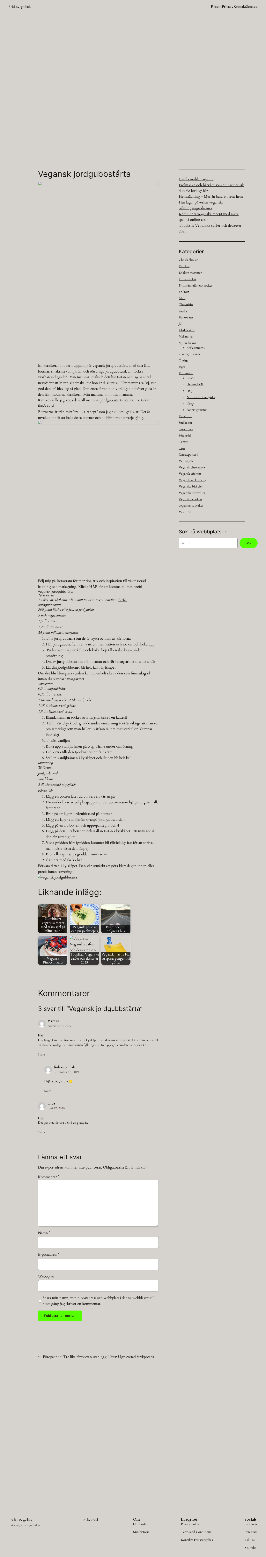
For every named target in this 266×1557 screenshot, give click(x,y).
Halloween (186, 317)
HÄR (93, 586)
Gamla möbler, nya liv (196, 179)
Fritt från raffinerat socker (195, 285)
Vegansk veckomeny (192, 480)
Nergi (191, 404)
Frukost (184, 292)
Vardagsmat (187, 461)
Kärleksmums (195, 348)
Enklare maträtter (190, 273)
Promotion (186, 373)
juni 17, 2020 (56, 1108)
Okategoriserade (190, 354)
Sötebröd (185, 435)
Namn (44, 1232)
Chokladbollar (188, 260)
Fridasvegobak (19, 6)
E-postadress (48, 1254)
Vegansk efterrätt (190, 474)
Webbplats (46, 1276)
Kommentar (48, 1176)
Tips (182, 448)
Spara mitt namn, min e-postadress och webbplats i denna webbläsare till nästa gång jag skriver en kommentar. (98, 1300)
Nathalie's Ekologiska (201, 397)
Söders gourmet (197, 410)
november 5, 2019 (59, 1026)
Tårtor (183, 442)
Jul (180, 324)
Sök (248, 543)
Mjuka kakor (187, 343)
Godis (183, 311)
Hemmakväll (195, 384)
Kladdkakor (187, 330)
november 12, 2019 (66, 1072)
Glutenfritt (186, 304)
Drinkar (184, 266)
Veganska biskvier (191, 486)
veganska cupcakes (191, 505)
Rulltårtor (185, 416)
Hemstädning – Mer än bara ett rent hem (211, 196)
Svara (41, 1054)
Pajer (182, 367)
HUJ (190, 391)
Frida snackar (187, 279)
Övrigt (183, 360)
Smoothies (186, 429)
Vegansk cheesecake (192, 467)
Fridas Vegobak (20, 1520)
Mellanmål (186, 336)
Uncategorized (188, 454)
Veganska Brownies (192, 493)
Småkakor (185, 423)
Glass (182, 298)
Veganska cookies (190, 499)
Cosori (191, 378)
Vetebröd (185, 512)
